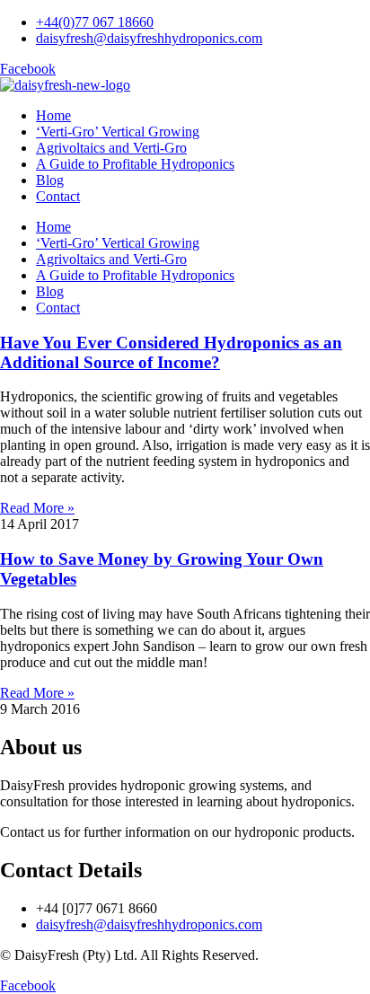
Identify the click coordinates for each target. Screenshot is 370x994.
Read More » (37, 507)
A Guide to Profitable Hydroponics (135, 164)
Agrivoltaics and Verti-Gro (111, 147)
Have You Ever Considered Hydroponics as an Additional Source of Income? (171, 352)
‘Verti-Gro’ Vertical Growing (117, 131)
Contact (58, 196)
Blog (50, 180)
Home (53, 115)
